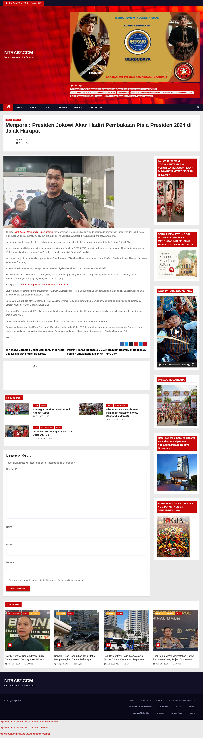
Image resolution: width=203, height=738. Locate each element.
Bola (47, 107)
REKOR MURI (123, 93)
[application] (177, 331)
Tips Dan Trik (95, 107)
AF (20, 139)
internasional (120, 405)
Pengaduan (160, 713)
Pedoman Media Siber (141, 713)
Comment (11, 469)
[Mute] (188, 364)
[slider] (174, 364)
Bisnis (33, 107)
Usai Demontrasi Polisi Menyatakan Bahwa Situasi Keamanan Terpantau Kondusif (124, 659)
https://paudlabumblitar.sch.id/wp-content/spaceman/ (25, 734)
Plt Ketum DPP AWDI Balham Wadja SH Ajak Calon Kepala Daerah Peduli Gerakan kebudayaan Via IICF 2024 (113, 89)
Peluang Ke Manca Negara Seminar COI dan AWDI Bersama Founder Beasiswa (162, 93)
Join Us (178, 707)
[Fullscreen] (193, 364)
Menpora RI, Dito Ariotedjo (40, 232)
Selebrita (78, 107)
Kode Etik (191, 707)
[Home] (8, 107)
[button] (198, 107)
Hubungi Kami (163, 707)
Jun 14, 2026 (112, 419)
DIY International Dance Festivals (181, 701)
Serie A (17, 120)
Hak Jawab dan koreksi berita (140, 707)
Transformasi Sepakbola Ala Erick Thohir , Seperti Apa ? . (45, 284)
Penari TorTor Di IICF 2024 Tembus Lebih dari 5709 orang (93, 93)
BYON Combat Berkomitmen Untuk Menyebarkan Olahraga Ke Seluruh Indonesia (24, 659)
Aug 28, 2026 (14, 664)
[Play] (160, 364)
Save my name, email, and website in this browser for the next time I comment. (47, 580)
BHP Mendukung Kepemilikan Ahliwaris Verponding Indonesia (128, 96)
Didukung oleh (9, 701)
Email (9, 544)
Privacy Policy (177, 713)
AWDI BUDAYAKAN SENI (151, 701)
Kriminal (170, 613)
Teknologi (63, 107)
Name (10, 527)
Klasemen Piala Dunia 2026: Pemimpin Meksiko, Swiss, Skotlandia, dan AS (122, 412)
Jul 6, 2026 (38, 416)
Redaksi (192, 713)
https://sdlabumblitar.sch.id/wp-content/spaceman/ (24, 727)
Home (132, 701)
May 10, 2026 (39, 438)
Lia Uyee (28, 664)
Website (10, 562)
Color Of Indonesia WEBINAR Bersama (86, 96)
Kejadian (61, 613)
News (19, 107)
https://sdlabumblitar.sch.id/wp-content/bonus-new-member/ (29, 721)
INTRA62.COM (18, 52)
